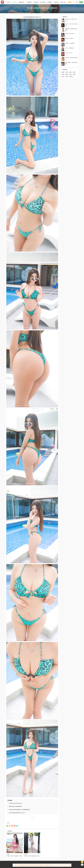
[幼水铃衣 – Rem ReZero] (62, 35)
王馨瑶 (74, 74)
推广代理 (63, 2)
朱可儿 (63, 76)
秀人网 (40, 10)
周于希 (63, 74)
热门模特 (43, 2)
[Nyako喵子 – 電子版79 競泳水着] (62, 59)
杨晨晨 (63, 72)
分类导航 (14, 2)
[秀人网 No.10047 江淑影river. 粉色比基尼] (14, 843)
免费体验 (50, 2)
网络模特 (29, 2)
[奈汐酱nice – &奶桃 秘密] (62, 44)
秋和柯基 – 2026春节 (69, 38)
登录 (39, 17)
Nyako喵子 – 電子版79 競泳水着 (71, 57)
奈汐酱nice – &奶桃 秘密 (69, 43)
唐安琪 (70, 74)
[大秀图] (2, 2)
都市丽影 (36, 2)
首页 (9, 2)
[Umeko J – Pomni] (62, 54)
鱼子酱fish (71, 76)
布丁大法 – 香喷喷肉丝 (69, 48)
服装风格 (22, 2)
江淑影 (8, 822)
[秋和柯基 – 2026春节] (62, 40)
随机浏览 (57, 2)
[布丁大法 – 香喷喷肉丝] (62, 49)
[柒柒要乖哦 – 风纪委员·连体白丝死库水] (62, 30)
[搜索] (73, 2)
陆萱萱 (67, 74)
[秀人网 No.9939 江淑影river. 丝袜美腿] (32, 843)
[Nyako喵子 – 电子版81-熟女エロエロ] (62, 20)
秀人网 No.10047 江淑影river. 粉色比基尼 (14, 856)
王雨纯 (74, 72)
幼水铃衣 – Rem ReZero (69, 33)
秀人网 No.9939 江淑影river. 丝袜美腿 (32, 856)
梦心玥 (67, 76)
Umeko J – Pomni (68, 52)
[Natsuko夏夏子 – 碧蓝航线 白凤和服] (62, 64)
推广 (45, 10)
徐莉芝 (70, 72)
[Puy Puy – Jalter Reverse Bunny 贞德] (62, 25)
